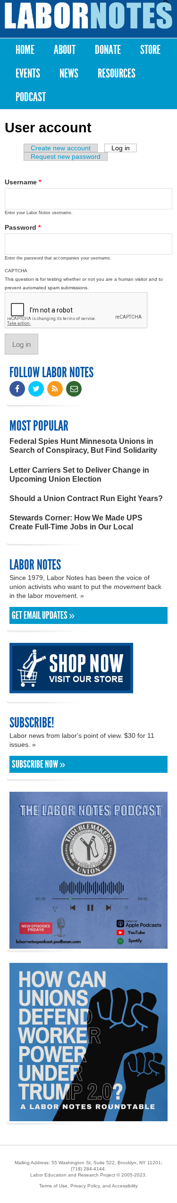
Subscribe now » (38, 764)
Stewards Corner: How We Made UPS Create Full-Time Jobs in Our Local (76, 522)
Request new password (66, 156)
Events (28, 73)
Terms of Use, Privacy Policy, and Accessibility (88, 1185)
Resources (116, 73)
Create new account (61, 148)
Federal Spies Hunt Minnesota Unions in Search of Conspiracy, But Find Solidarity (83, 445)
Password (23, 227)
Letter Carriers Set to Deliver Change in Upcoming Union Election (79, 474)
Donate (108, 50)
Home (25, 50)
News (68, 73)
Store (150, 50)
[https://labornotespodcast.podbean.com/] (88, 944)
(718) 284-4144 (88, 1168)
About (65, 50)
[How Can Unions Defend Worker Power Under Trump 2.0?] (88, 1116)
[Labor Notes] (88, 15)
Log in (124, 148)
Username (23, 182)
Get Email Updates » (43, 615)
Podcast (31, 97)
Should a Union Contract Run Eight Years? (86, 498)
